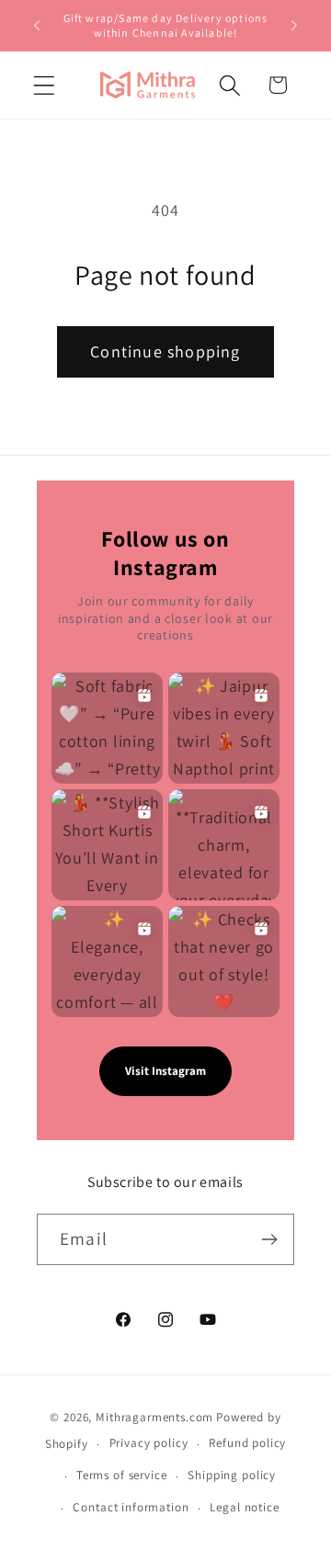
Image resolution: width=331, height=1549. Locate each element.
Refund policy (247, 1443)
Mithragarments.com (154, 1417)
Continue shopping (165, 351)
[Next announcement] (294, 26)
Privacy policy (148, 1443)
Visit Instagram (165, 1071)
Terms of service (121, 1475)
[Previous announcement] (37, 26)
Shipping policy (232, 1475)
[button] (44, 85)
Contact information (130, 1507)
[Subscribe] (269, 1239)
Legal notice (244, 1507)
